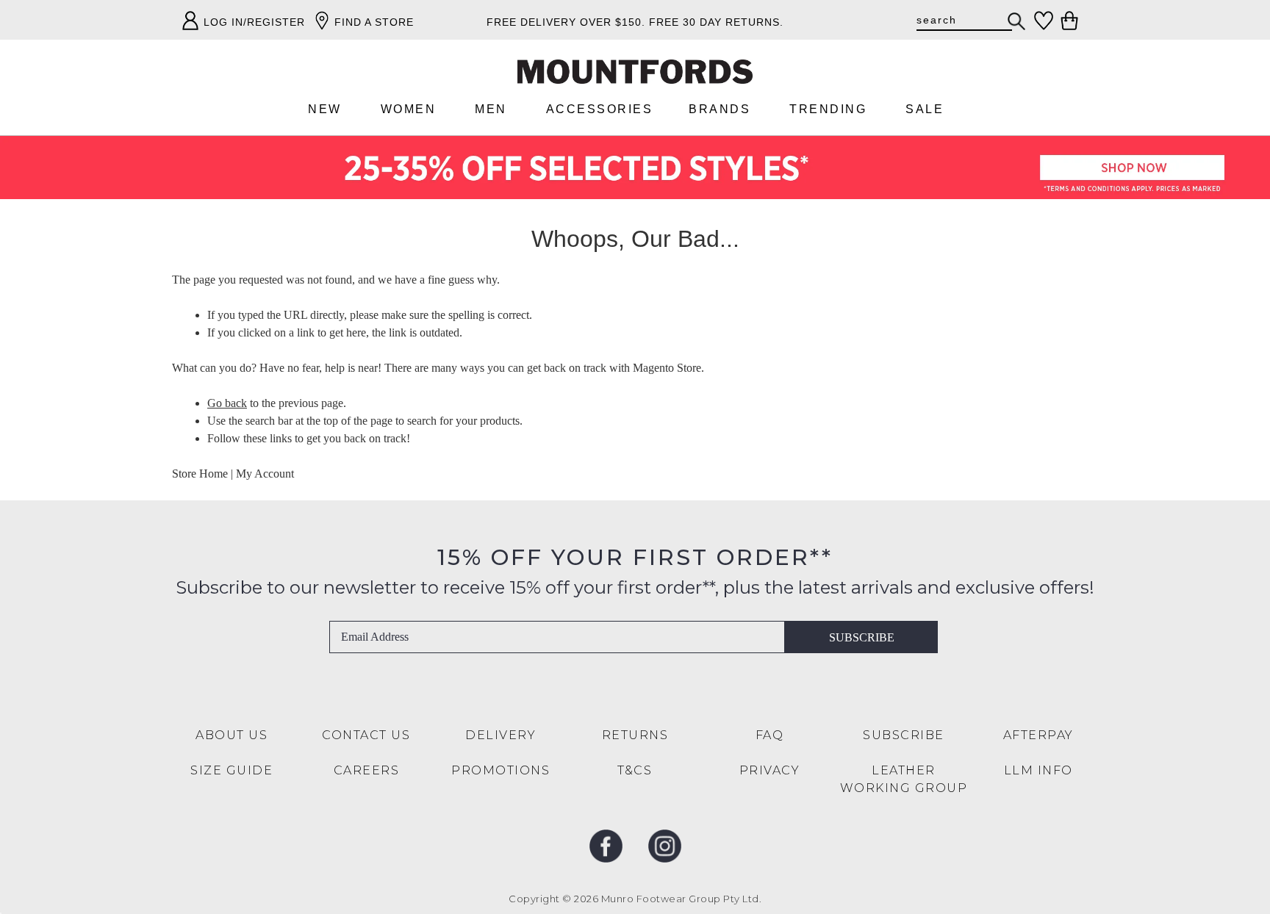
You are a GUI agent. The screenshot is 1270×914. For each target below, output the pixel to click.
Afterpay (1038, 735)
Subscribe (861, 637)
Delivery (500, 735)
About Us (231, 735)
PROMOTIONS (500, 770)
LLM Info (1038, 770)
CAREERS (367, 770)
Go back (227, 403)
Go (1017, 21)
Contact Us (366, 735)
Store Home (200, 473)
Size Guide (231, 770)
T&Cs (634, 770)
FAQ (770, 735)
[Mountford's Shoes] (635, 72)
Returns (635, 735)
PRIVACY (769, 770)
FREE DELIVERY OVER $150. (566, 22)
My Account (265, 473)
